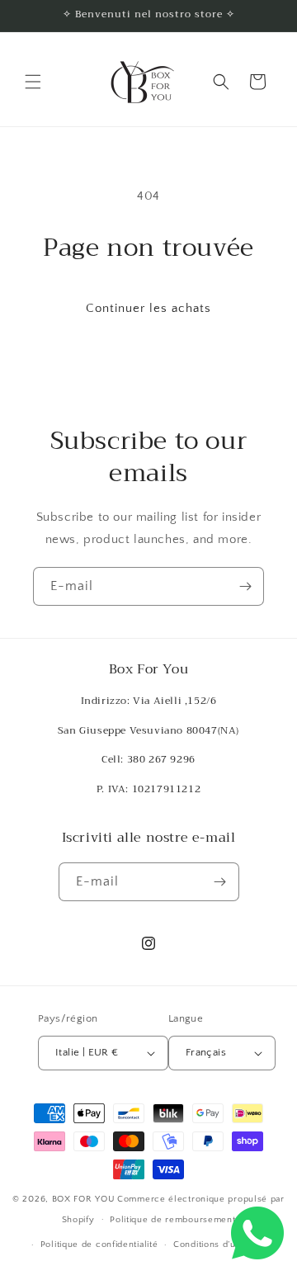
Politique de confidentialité (99, 1244)
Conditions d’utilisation (222, 1244)
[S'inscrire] (245, 586)
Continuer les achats (148, 308)
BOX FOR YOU (84, 1199)
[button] (33, 82)
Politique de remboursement (172, 1220)
